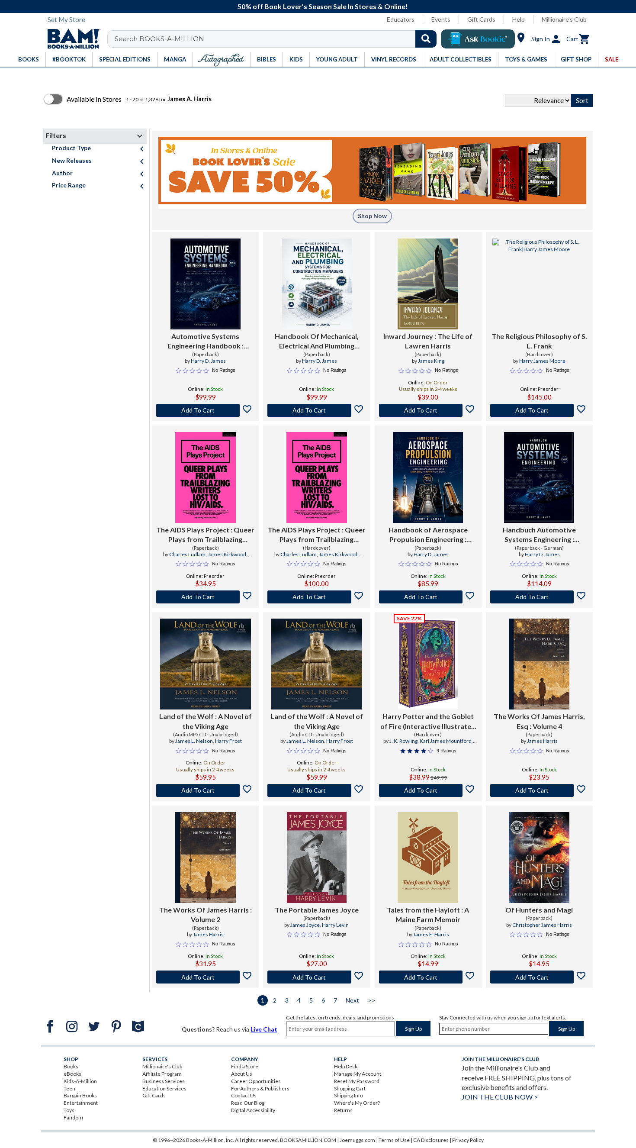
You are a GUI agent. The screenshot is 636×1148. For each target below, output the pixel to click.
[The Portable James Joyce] (316, 857)
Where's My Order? (357, 1103)
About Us (241, 1074)
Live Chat (264, 1029)
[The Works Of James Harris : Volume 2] (205, 857)
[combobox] (277, 39)
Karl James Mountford (446, 741)
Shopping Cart (350, 1088)
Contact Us (244, 1095)
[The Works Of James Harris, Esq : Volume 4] (539, 664)
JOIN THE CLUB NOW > (500, 1097)
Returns (343, 1110)
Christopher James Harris (542, 925)
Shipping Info (348, 1095)
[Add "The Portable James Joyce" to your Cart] (316, 977)
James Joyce (305, 925)
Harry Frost (228, 741)
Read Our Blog (247, 1103)
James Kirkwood (227, 554)
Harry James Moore (542, 361)
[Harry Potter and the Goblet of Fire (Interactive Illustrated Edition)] (428, 664)
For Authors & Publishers (260, 1088)
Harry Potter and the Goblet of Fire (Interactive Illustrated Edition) (427, 721)
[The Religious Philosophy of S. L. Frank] (539, 284)
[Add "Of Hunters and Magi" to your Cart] (539, 977)
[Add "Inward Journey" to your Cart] (428, 410)
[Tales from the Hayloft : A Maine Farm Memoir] (427, 857)
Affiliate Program (162, 1074)
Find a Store (244, 1066)
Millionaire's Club (564, 19)
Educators (400, 19)
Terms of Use (394, 1140)
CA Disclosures (431, 1140)
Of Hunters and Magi (539, 910)
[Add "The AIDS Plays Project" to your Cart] (205, 596)
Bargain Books (80, 1095)
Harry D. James (208, 361)
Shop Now (372, 215)
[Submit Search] (426, 39)
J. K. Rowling (403, 741)
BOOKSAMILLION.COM (308, 1140)
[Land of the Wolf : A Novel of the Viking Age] (205, 664)
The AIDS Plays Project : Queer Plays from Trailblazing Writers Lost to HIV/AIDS (205, 535)
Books (71, 1066)
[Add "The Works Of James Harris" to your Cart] (205, 977)
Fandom (73, 1117)
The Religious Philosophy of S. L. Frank (539, 341)
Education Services (164, 1088)
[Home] (71, 39)
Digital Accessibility (253, 1110)
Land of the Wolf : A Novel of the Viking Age (205, 721)
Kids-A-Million (80, 1081)
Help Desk (345, 1066)
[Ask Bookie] (478, 38)
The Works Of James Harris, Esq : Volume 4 (539, 721)
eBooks (72, 1074)
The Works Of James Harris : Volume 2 (205, 914)
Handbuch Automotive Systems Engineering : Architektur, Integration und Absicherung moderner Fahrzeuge (539, 535)
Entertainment (81, 1103)
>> (372, 1000)
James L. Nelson (194, 741)
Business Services (163, 1081)
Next (352, 1000)
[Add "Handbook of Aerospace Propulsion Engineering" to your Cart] (428, 596)
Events (440, 19)
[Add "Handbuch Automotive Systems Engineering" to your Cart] (539, 596)
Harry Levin (335, 925)
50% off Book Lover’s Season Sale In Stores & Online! (323, 6)
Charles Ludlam (187, 554)
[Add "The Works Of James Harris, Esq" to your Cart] (539, 790)
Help (518, 19)
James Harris (542, 741)
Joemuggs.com (357, 1140)
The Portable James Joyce (317, 910)
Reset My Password (356, 1081)
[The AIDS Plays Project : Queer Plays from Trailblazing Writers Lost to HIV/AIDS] (205, 477)
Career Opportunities (256, 1081)
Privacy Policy (468, 1140)
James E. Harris (431, 934)
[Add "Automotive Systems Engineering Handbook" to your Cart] (205, 410)
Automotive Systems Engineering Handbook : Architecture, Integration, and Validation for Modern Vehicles (205, 341)
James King (431, 361)
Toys (69, 1110)
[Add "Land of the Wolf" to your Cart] (205, 790)
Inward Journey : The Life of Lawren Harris (427, 341)
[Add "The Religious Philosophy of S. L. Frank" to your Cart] (539, 410)
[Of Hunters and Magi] (539, 857)
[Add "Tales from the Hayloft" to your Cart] (428, 977)
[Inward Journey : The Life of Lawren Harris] (427, 284)
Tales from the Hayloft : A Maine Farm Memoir (428, 914)
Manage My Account (357, 1074)
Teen (69, 1088)
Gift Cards (481, 19)
